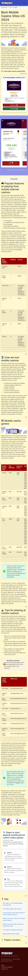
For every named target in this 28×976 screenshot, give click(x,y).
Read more (23, 73)
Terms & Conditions (7, 967)
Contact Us (4, 969)
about (3, 965)
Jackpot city (8, 131)
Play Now (13, 105)
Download (13, 108)
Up (26, 354)
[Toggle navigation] (24, 2)
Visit (11, 163)
